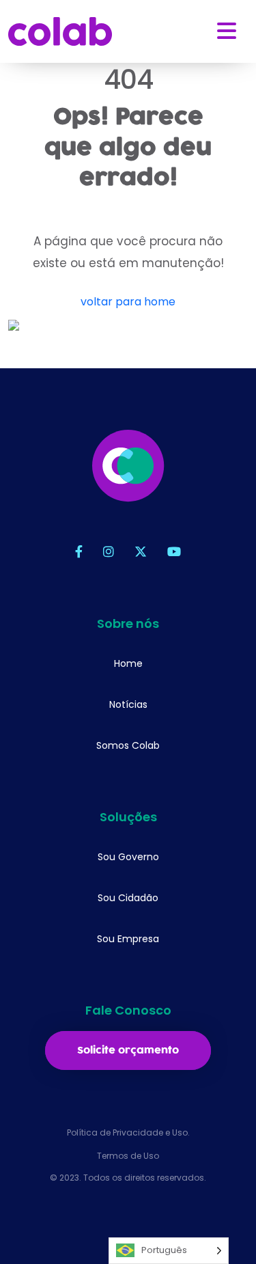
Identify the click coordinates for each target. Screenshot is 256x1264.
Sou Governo (128, 857)
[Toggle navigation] (226, 31)
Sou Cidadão (128, 898)
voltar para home (128, 302)
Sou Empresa (128, 939)
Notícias (128, 704)
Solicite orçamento (128, 1050)
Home (128, 663)
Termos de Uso (128, 1156)
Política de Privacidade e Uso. (128, 1132)
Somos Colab (128, 745)
